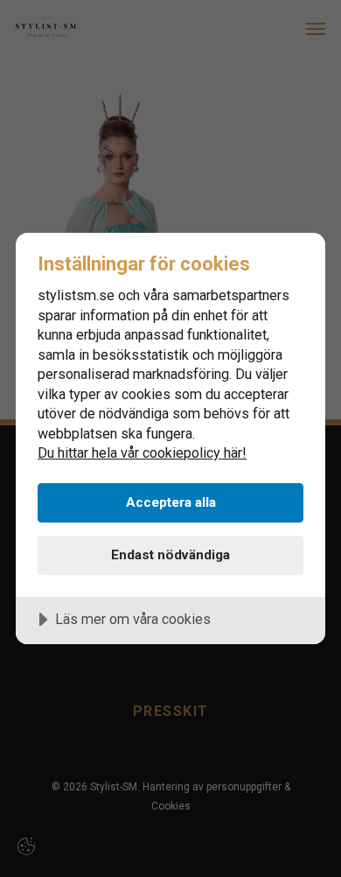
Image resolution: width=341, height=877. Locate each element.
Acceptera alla (171, 502)
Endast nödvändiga (170, 555)
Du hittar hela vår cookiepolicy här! (142, 453)
